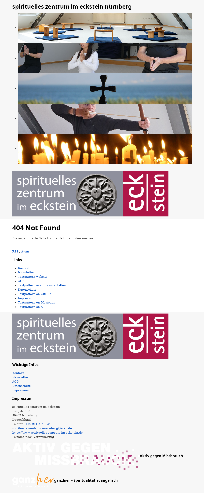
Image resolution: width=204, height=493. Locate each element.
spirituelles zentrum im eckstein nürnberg (72, 6)
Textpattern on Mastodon (36, 302)
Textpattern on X (30, 306)
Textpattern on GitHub (34, 294)
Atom (25, 251)
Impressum (26, 298)
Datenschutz (27, 289)
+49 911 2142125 (38, 424)
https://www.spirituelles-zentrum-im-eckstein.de (47, 432)
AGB (21, 281)
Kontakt (23, 268)
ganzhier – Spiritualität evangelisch (86, 480)
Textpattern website (32, 276)
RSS (15, 251)
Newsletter (26, 272)
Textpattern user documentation (42, 285)
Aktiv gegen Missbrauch (161, 455)
